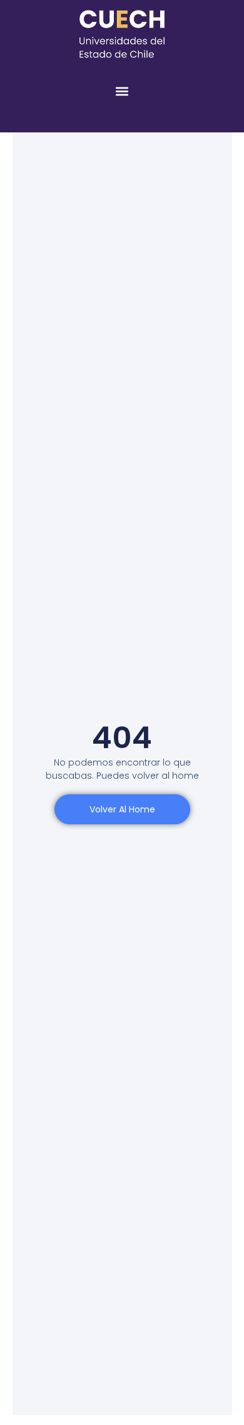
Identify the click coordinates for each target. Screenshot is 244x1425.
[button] (122, 91)
